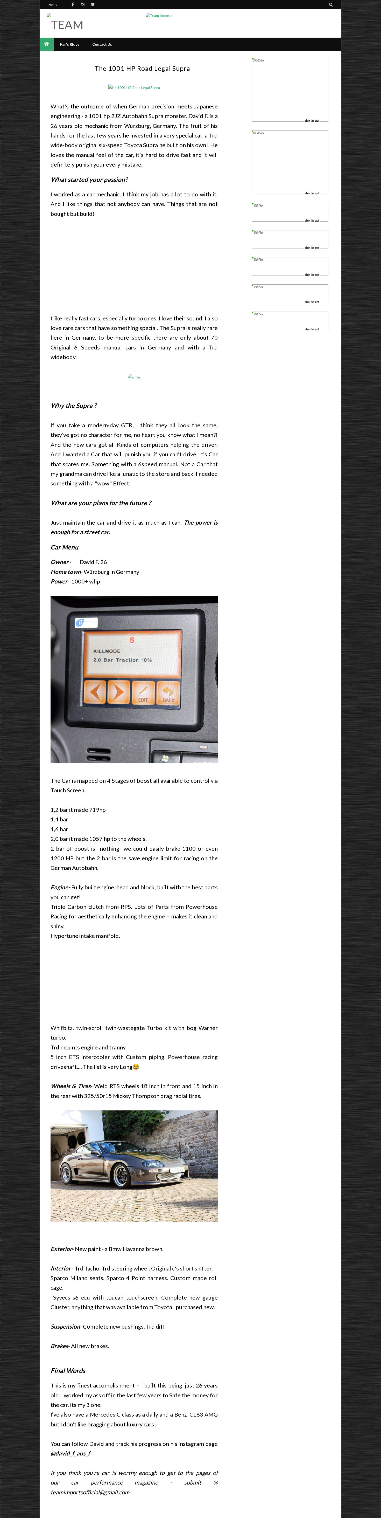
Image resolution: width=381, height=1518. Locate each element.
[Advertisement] (134, 264)
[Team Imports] (84, 24)
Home (52, 4)
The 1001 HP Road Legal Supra (142, 68)
